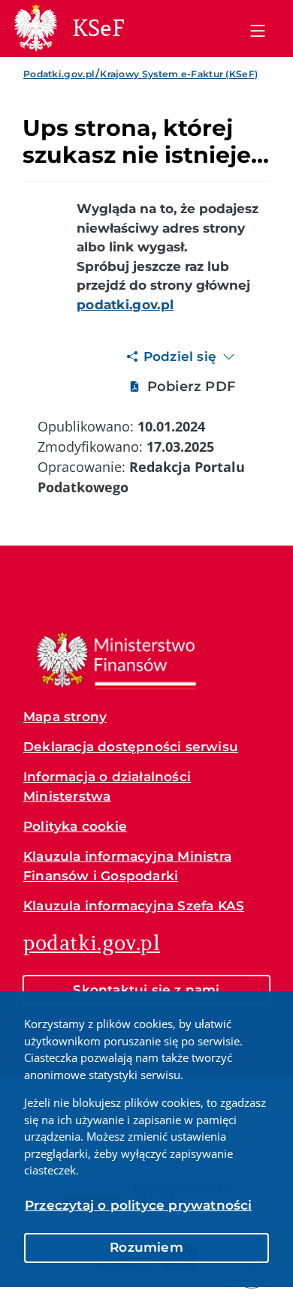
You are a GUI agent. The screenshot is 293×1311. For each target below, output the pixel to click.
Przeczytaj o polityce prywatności (138, 1205)
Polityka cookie (75, 826)
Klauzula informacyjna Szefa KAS (133, 905)
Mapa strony (65, 716)
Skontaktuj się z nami (146, 989)
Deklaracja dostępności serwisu (130, 746)
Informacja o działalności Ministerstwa (107, 786)
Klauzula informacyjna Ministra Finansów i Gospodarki (127, 866)
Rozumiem (146, 1247)
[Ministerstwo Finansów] (116, 660)
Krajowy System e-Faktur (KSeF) (179, 74)
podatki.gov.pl (91, 943)
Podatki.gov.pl (59, 74)
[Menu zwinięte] (257, 29)
